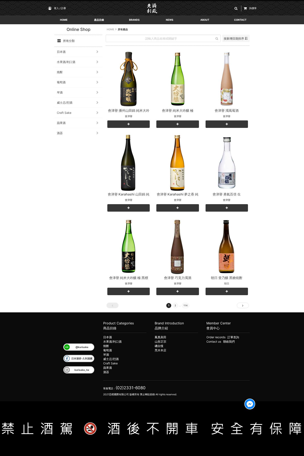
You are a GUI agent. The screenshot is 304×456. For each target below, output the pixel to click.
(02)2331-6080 (131, 387)
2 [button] (175, 305)
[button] (236, 8)
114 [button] (185, 305)
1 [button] (168, 305)
